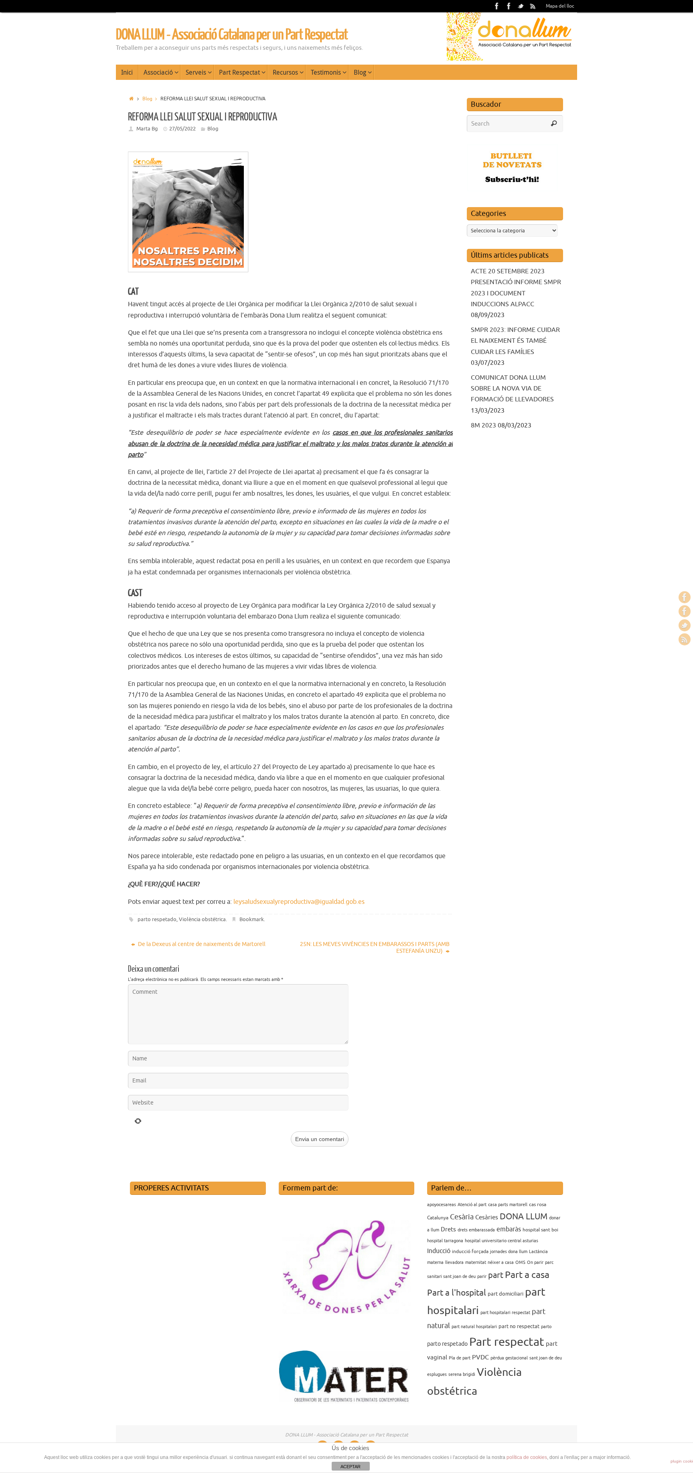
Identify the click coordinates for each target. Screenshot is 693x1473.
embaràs (508, 1229)
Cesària (462, 1217)
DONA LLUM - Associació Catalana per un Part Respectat (232, 34)
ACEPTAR (350, 1466)
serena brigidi (461, 1374)
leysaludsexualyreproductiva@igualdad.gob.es (299, 902)
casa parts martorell (507, 1204)
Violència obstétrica (202, 919)
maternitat (475, 1262)
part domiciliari (505, 1293)
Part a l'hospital (456, 1293)
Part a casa (527, 1275)
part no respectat (518, 1326)
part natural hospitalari (474, 1326)
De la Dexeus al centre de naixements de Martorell (201, 944)
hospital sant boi (540, 1230)
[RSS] (533, 6)
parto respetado (157, 919)
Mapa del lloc (560, 6)
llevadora (454, 1262)
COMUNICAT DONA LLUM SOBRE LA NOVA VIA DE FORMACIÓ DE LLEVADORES (512, 388)
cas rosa (537, 1204)
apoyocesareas (441, 1204)
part (495, 1275)
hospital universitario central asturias (501, 1240)
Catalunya (437, 1218)
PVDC (480, 1357)
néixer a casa (501, 1262)
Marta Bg (147, 128)
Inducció (438, 1251)
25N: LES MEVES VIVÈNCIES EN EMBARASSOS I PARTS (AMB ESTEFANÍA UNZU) (375, 947)
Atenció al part (472, 1204)
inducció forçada (470, 1251)
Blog (147, 99)
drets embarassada (476, 1230)
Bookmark (251, 919)
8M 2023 (483, 425)
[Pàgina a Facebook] (497, 6)
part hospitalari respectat (505, 1312)
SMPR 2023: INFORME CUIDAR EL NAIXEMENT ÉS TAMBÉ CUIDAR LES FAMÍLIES (515, 341)
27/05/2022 (182, 128)
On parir (535, 1262)
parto (546, 1326)
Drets (448, 1229)
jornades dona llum (508, 1251)
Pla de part (459, 1358)
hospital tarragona (445, 1240)
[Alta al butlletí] (512, 189)
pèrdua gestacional (509, 1358)
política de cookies (527, 1457)
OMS (520, 1262)
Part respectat (506, 1342)
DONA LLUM (523, 1216)
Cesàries (486, 1217)
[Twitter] (521, 6)
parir (481, 1276)
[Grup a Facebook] (509, 6)
